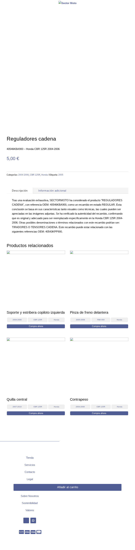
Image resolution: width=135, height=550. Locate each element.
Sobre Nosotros (30, 495)
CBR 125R (35, 175)
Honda (44, 175)
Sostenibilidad (30, 503)
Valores (29, 510)
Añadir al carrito (67, 487)
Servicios (29, 464)
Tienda (30, 457)
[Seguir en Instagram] (26, 520)
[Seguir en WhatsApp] (33, 520)
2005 (60, 175)
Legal (30, 479)
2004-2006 (23, 175)
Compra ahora (36, 326)
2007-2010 (17, 407)
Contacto (30, 471)
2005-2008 (80, 320)
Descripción (20, 190)
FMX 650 (101, 320)
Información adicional (52, 190)
